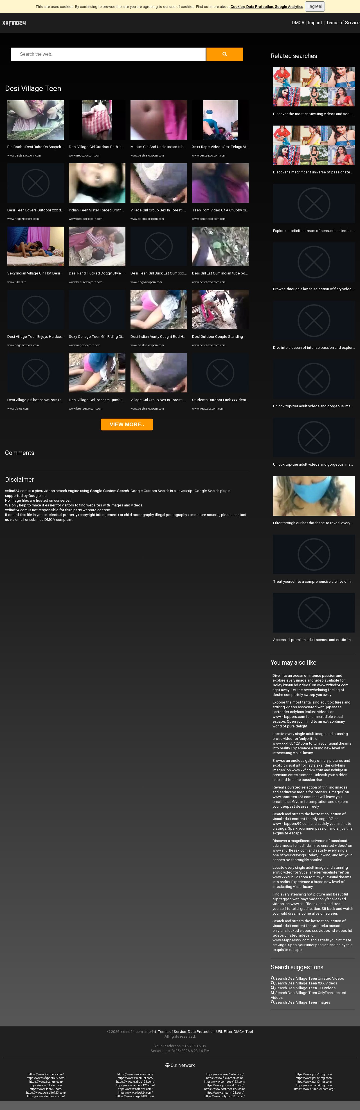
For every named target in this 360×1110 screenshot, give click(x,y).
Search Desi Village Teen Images (302, 1002)
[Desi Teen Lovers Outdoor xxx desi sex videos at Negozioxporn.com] (35, 201)
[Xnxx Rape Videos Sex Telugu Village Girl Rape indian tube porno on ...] (220, 138)
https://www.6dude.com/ (46, 1085)
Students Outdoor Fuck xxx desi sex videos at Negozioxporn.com (247, 399)
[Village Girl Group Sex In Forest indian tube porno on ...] (158, 201)
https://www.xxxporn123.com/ (135, 1085)
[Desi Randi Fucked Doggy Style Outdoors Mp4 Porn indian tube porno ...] (97, 264)
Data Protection (201, 1031)
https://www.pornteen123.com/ (224, 1089)
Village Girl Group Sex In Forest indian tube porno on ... (175, 210)
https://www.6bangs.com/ (46, 1082)
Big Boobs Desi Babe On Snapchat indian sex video (49, 146)
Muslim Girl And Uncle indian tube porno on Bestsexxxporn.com (183, 146)
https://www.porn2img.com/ (314, 1078)
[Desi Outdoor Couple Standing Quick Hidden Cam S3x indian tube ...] (220, 328)
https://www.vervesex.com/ (135, 1074)
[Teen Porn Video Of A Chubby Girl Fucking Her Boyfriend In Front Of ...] (220, 201)
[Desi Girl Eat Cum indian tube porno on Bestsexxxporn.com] (220, 264)
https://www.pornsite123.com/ (46, 1093)
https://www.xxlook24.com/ (135, 1093)
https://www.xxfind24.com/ (135, 1089)
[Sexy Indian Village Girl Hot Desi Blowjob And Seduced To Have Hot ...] (35, 264)
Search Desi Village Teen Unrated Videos (309, 978)
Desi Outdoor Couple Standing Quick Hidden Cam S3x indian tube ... (248, 336)
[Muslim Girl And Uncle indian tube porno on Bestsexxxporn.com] (158, 138)
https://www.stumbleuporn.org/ (314, 1089)
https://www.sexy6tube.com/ (225, 1074)
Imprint (315, 22)
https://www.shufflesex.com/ (46, 1096)
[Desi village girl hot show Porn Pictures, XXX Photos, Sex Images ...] (35, 391)
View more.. (127, 424)
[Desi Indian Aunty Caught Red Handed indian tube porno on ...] (158, 328)
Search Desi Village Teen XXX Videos (305, 983)
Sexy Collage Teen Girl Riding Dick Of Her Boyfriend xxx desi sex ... (124, 336)
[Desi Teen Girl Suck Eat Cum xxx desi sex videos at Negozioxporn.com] (158, 264)
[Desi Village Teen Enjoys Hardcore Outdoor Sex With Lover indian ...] (35, 328)
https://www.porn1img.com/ (314, 1074)
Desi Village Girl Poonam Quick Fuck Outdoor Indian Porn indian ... (123, 399)
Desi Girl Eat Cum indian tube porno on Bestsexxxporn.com (241, 273)
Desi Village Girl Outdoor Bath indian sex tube (106, 146)
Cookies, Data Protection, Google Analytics (267, 6)
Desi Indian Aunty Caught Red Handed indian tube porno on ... (181, 336)
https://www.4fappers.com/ (46, 1074)
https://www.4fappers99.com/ (46, 1078)
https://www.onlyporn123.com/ (224, 1096)
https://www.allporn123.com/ (225, 1093)
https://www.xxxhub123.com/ (135, 1082)
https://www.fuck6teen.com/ (224, 1078)
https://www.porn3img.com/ (314, 1082)
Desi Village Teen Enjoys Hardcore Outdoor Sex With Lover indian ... (63, 336)
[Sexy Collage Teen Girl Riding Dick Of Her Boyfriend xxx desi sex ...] (97, 328)
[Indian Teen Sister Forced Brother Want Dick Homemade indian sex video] (97, 201)
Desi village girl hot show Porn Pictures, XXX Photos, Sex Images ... (63, 399)
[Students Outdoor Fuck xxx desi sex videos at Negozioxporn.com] (220, 391)
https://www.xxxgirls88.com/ (135, 1096)
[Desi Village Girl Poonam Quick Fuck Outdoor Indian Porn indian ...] (97, 391)
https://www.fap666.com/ (46, 1089)
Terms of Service (342, 22)
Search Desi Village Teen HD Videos (305, 988)
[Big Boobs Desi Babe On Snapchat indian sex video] (35, 138)
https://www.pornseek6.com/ (225, 1085)
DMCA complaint (58, 519)
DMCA (298, 22)
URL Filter (224, 1031)
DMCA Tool (243, 1031)
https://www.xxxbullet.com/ (135, 1078)
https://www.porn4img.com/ (314, 1085)
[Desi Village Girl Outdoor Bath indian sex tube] (97, 138)
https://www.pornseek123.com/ (224, 1082)
